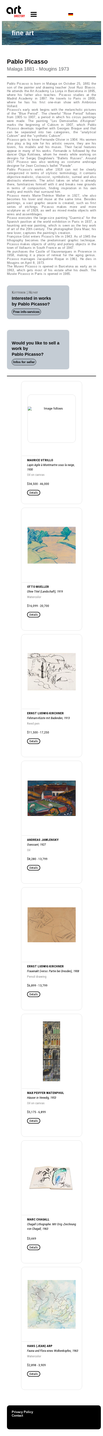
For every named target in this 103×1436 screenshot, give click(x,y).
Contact (17, 1415)
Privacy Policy (22, 1412)
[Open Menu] (34, 14)
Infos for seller (24, 362)
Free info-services (26, 312)
